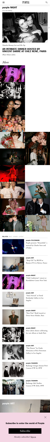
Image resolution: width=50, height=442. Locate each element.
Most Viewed (13, 236)
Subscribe (25, 431)
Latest (21, 236)
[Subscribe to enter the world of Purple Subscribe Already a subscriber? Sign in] (25, 27)
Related (5, 236)
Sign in (33, 437)
